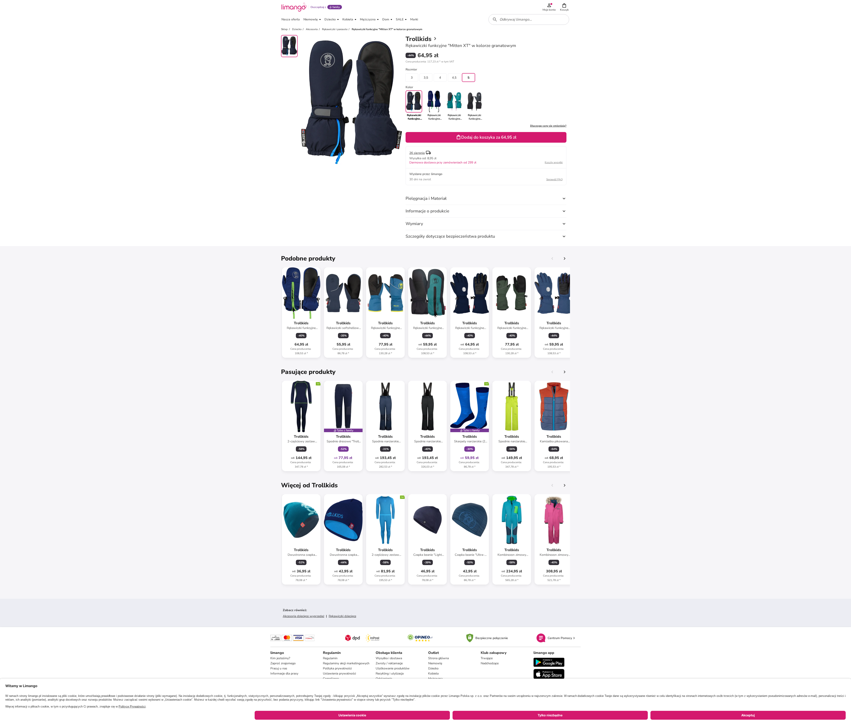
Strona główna (438, 658)
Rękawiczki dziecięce (342, 616)
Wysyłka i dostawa (389, 658)
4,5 (454, 77)
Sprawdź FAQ (554, 179)
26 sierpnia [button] (417, 153)
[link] (434, 105)
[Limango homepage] (294, 7)
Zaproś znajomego (283, 663)
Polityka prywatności (337, 668)
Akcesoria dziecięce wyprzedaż (303, 616)
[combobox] (528, 19)
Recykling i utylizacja (390, 673)
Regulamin (330, 658)
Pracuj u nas (278, 668)
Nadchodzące (490, 663)
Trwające (487, 658)
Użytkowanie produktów (393, 668)
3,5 (426, 77)
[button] (564, 7)
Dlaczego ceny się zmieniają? (548, 126)
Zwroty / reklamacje (389, 663)
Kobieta (433, 673)
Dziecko (433, 668)
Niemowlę (435, 663)
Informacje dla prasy (284, 673)
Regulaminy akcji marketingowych (346, 663)
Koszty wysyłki (554, 162)
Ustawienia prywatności (339, 673)
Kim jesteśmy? (280, 658)
